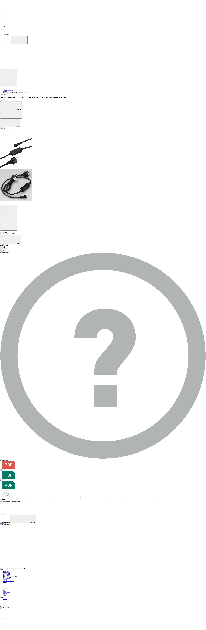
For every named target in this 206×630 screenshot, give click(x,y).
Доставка (4, 586)
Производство (5, 601)
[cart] (8, 52)
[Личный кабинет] (8, 73)
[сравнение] (8, 217)
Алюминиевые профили (7, 577)
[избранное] (8, 209)
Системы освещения (6, 572)
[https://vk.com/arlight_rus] (11, 533)
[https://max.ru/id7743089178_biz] (11, 566)
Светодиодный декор (6, 580)
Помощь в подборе (6, 594)
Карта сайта (5, 595)
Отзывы (4, 604)
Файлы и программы (6, 592)
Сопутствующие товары (7, 495)
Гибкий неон (5, 579)
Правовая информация (4, 606)
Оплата (4, 587)
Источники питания (6, 578)
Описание (4, 492)
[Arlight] (8, 513)
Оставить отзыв (3, 503)
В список (18, 126)
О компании (5, 599)
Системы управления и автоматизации (10, 576)
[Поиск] (19, 40)
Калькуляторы (5, 588)
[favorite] (8, 60)
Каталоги (4, 591)
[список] (8, 226)
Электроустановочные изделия (8, 581)
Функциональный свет (7, 573)
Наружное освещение (7, 574)
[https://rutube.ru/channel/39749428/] (11, 541)
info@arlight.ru (3, 523)
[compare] (8, 68)
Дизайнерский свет (6, 571)
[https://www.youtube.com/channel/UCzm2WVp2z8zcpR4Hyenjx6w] (11, 558)
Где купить (5, 17)
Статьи (4, 590)
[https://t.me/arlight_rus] (11, 550)
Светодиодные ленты (6, 575)
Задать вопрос (3, 129)
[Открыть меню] (8, 82)
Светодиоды (5, 582)
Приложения (5, 593)
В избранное (19, 109)
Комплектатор (5, 589)
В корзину (18, 243)
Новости (4, 600)
